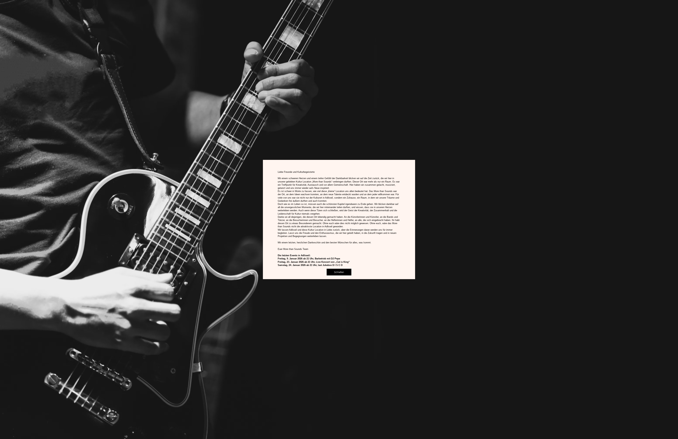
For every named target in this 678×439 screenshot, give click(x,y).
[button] (339, 272)
